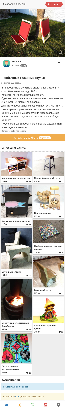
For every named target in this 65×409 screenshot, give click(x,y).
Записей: (19, 65)
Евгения (16, 61)
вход (17, 396)
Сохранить (55, 4)
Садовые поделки (15, 4)
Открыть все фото (32, 137)
